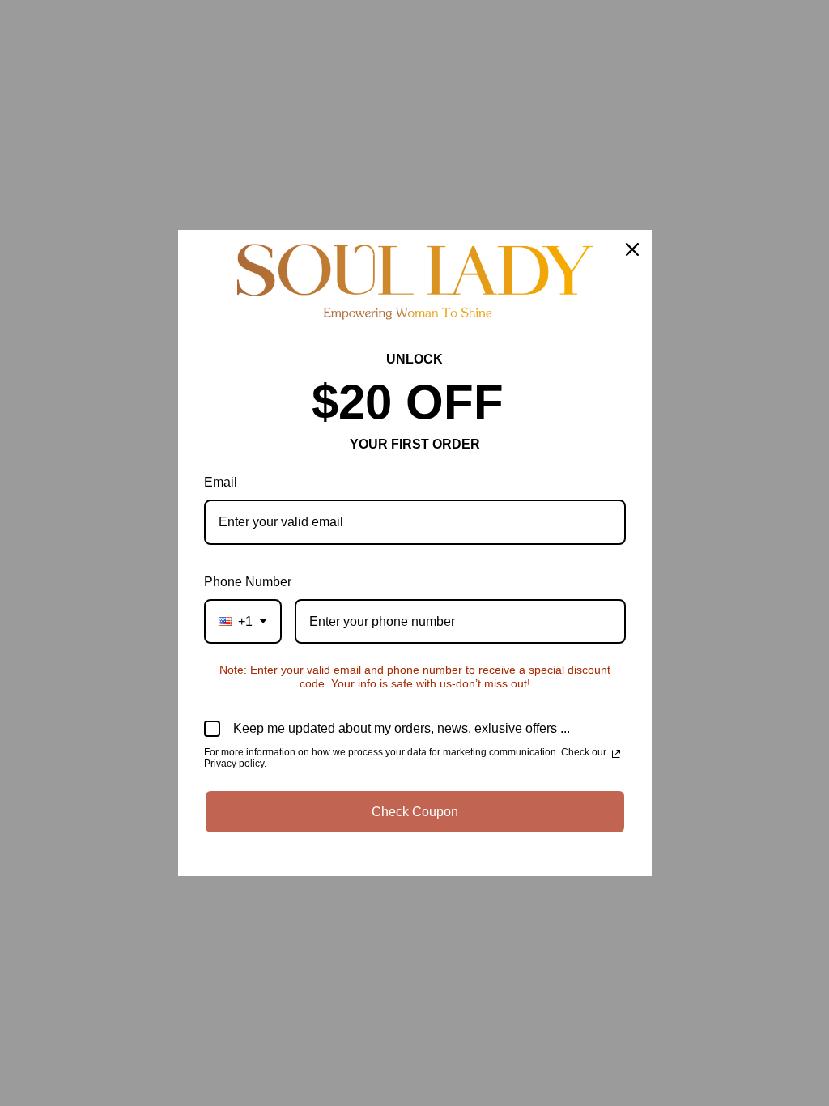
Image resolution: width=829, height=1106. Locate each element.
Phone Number (247, 582)
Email (220, 482)
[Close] (632, 249)
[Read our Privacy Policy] (616, 754)
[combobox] (243, 621)
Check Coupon (415, 812)
